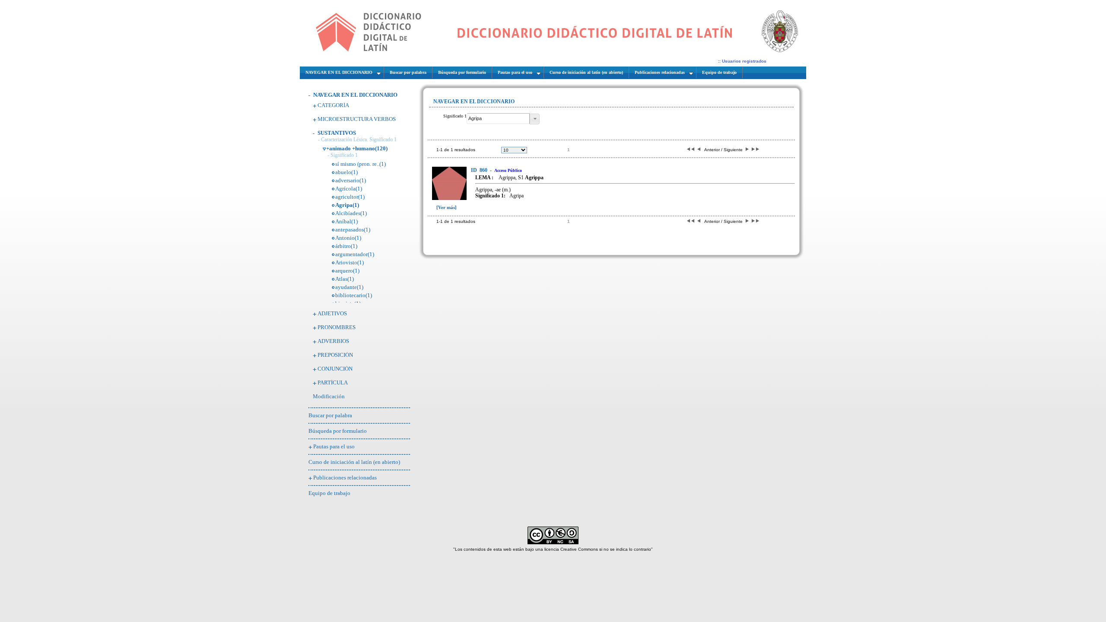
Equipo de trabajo (329, 493)
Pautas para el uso (334, 446)
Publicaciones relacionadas (345, 477)
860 (480, 170)
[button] (535, 119)
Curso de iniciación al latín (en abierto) (354, 462)
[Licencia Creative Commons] (553, 542)
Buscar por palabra (330, 415)
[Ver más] (446, 207)
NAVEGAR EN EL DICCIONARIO (355, 95)
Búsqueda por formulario (337, 431)
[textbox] (498, 118)
